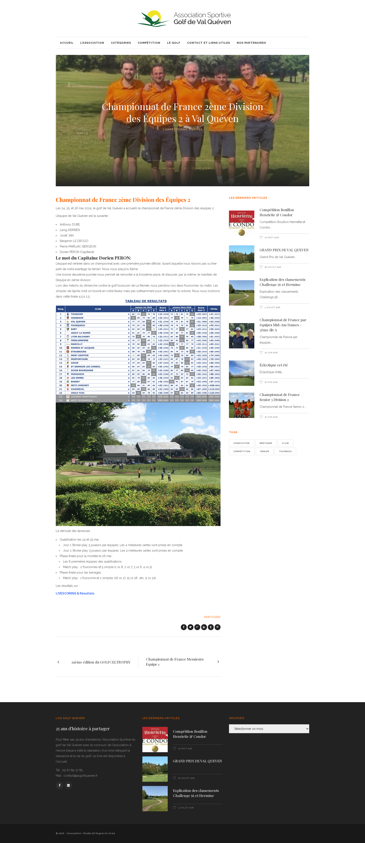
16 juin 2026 (270, 382)
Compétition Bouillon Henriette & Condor (277, 212)
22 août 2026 (271, 237)
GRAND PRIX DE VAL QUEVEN (284, 249)
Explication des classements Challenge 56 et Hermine (282, 282)
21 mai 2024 (166, 168)
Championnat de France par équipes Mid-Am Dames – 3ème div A (283, 324)
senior (264, 451)
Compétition (241, 451)
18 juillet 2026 (272, 267)
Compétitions (175, 129)
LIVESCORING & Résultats (75, 593)
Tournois (285, 451)
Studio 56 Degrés (94, 833)
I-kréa (111, 833)
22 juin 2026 (271, 352)
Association (241, 443)
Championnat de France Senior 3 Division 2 (280, 397)
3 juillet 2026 (272, 307)
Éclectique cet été (274, 365)
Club (285, 443)
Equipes (196, 129)
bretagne (266, 443)
